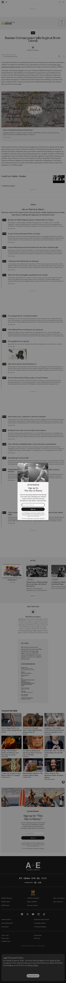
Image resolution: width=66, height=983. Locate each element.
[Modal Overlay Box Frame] (33, 491)
